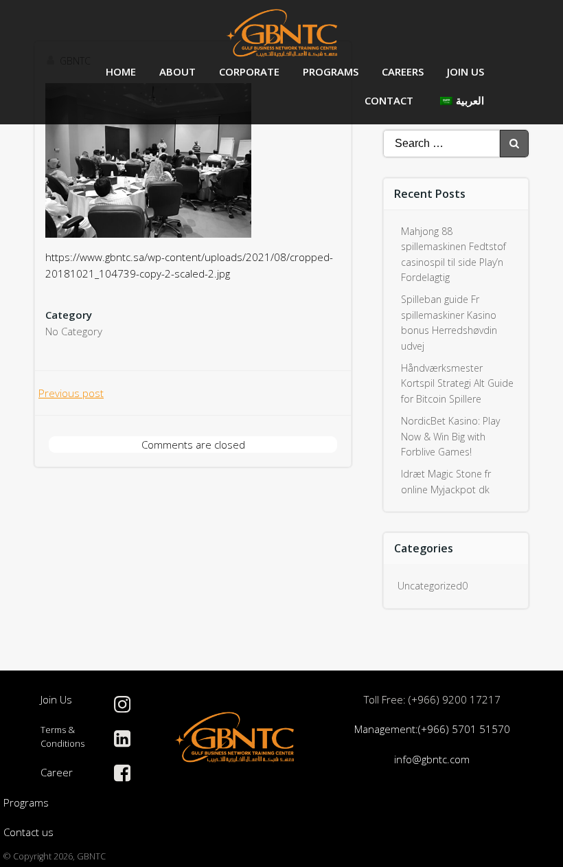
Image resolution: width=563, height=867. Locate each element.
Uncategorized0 (433, 585)
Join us (465, 71)
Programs (330, 71)
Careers (403, 71)
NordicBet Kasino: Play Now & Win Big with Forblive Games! (450, 436)
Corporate (249, 71)
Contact (389, 100)
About (177, 71)
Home (121, 71)
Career (57, 772)
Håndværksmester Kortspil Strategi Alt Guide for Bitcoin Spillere (457, 383)
